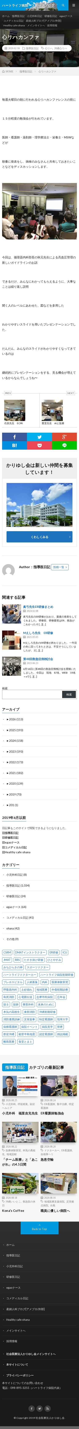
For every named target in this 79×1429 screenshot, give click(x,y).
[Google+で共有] (64, 437)
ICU (64, 952)
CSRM (7, 952)
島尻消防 (8, 997)
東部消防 (29, 1012)
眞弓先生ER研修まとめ (38, 606)
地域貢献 (12, 1154)
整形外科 (28, 1004)
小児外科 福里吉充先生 (20, 1113)
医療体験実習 (60, 982)
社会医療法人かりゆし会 (50, 1417)
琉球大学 (62, 1019)
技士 (6, 1004)
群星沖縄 (8, 1034)
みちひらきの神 (13, 967)
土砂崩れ (26, 989)
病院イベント (29, 1026)
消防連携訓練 (11, 1019)
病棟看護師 (10, 1026)
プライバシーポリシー (20, 1375)
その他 (10, 939)
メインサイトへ (36, 25)
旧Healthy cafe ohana (16, 852)
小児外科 (11, 1104)
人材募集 (32, 982)
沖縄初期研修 (47, 1012)
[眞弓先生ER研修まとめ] (11, 614)
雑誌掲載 (62, 1034)
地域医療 (41, 989)
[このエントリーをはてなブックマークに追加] (14, 445)
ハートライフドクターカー (19, 974)
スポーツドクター (38, 967)
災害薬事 (29, 1019)
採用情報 (52, 25)
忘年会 (61, 997)
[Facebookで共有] (14, 437)
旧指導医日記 (10, 833)
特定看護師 (46, 1019)
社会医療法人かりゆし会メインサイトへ (31, 1354)
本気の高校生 (11, 1012)
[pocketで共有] (39, 445)
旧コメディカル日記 (14, 847)
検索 (5, 688)
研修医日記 (50, 16)
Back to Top (39, 1229)
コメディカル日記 (13, 20)
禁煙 (60, 1026)
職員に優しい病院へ (55, 1210)
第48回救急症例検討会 (38, 659)
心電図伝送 (25, 997)
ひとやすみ (54, 960)
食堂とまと (25, 1041)
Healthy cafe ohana (14, 25)
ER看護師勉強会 (52, 1113)
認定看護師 (46, 1034)
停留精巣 (23, 1104)
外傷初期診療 (60, 989)
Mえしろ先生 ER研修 (38, 633)
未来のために (46, 1004)
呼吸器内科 (10, 989)
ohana (10, 928)
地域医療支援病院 (54, 1201)
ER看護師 (49, 1104)
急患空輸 (47, 1159)
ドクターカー (51, 1150)
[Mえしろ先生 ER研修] (11, 640)
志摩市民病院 (44, 997)
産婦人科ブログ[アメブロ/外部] (43, 20)
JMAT (7, 960)
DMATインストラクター (30, 952)
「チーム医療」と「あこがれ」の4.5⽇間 (20, 1161)
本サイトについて (17, 1364)
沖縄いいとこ (13, 1201)
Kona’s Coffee (13, 1210)
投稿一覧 (58, 567)
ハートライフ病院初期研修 (56, 974)
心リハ (48, 48)
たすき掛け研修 (33, 960)
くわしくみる (41, 537)
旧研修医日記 (10, 837)
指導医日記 (18, 16)
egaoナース (65, 16)
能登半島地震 (27, 1034)
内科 (44, 982)
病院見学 (47, 1026)
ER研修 (54, 952)
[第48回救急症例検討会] (11, 666)
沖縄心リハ (60, 48)
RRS (17, 960)
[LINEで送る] (64, 445)
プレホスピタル (13, 982)
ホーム (6, 16)
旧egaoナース (11, 842)
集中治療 (62, 1104)
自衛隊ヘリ (47, 1154)
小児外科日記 (34, 16)
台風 (52, 1205)
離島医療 (8, 1041)
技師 (16, 1004)
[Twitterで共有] (39, 437)
